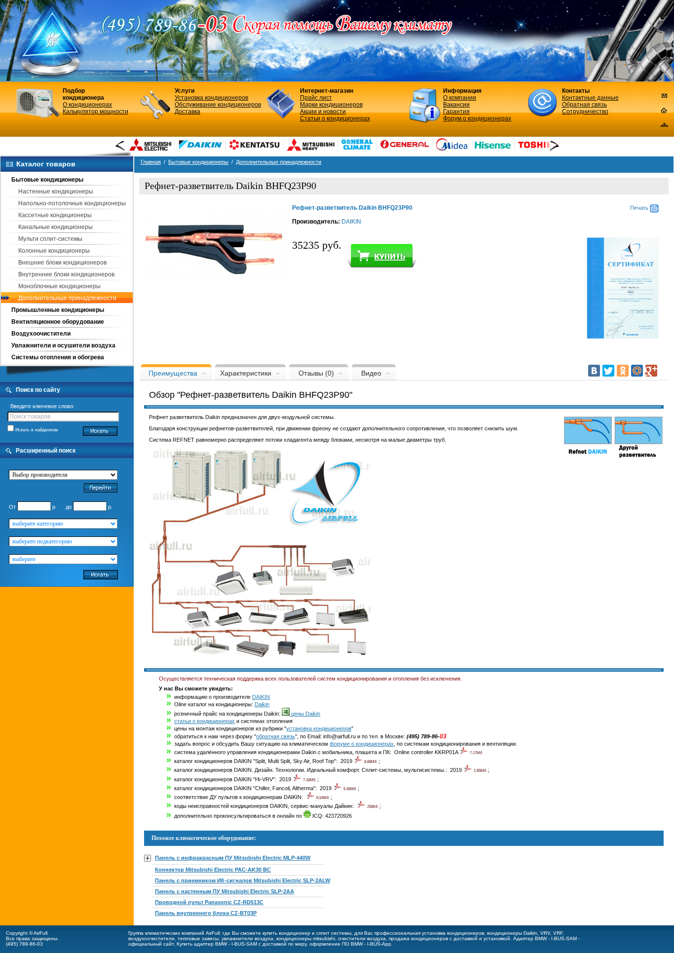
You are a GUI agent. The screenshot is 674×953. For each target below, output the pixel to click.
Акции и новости (323, 111)
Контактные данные (590, 97)
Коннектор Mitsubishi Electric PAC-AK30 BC (213, 870)
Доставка (187, 111)
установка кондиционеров (318, 728)
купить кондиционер (286, 933)
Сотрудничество (585, 111)
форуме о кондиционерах (362, 744)
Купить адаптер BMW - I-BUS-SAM (217, 944)
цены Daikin (305, 714)
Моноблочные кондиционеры (59, 286)
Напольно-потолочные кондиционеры (72, 203)
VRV (545, 933)
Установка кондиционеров (211, 97)
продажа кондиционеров (418, 938)
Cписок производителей (40, 489)
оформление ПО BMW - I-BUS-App (350, 944)
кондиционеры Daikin (512, 933)
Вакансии (456, 104)
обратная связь (275, 736)
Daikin (262, 704)
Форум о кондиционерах (477, 118)
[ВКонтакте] (594, 371)
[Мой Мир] (637, 371)
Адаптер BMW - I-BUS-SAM (545, 938)
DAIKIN (351, 221)
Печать (640, 208)
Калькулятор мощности (95, 111)
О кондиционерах (87, 104)
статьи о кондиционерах (204, 721)
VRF (557, 933)
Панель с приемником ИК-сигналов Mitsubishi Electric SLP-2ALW (242, 880)
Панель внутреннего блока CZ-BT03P (206, 913)
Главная (151, 162)
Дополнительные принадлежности (67, 298)
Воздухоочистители (41, 333)
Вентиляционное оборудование (57, 321)
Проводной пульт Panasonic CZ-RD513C (209, 902)
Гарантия (456, 111)
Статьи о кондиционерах (335, 118)
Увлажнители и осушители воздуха (63, 345)
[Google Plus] (651, 371)
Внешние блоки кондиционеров (62, 262)
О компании (459, 97)
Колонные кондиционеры (54, 250)
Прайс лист (316, 97)
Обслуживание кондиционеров (218, 104)
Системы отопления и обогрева (57, 357)
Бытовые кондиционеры (47, 179)
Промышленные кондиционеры (57, 309)
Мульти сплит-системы (50, 238)
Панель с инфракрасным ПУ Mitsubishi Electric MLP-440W (232, 858)
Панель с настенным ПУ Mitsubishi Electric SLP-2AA (224, 891)
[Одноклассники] (623, 371)
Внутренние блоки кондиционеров (66, 274)
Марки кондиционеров (331, 104)
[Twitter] (608, 371)
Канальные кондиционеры (55, 227)
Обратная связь (584, 104)
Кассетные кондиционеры (55, 215)
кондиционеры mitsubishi (305, 938)
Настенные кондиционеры (55, 191)
